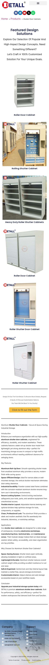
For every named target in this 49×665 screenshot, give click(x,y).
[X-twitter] (29, 13)
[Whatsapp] (33, 13)
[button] (38, 3)
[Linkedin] (20, 13)
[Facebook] (16, 13)
